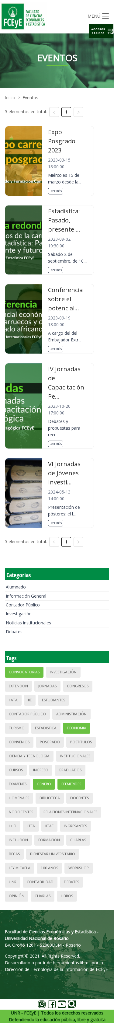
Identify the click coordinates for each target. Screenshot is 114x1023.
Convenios (19, 742)
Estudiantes (53, 700)
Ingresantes (75, 826)
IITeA (31, 826)
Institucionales (75, 756)
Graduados (70, 770)
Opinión (16, 896)
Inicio (10, 97)
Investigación (19, 613)
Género (44, 784)
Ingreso (40, 770)
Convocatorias (24, 672)
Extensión (18, 686)
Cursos (16, 770)
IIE (30, 700)
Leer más (56, 191)
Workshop (78, 868)
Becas (14, 854)
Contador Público (23, 605)
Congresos (77, 686)
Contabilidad (40, 882)
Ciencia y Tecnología (29, 756)
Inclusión (18, 840)
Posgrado (50, 742)
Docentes (79, 798)
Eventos (30, 97)
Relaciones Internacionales (70, 812)
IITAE (49, 826)
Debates (14, 631)
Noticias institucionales (28, 623)
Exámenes (17, 784)
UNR (12, 882)
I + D (12, 826)
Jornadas (47, 686)
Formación (49, 840)
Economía (76, 728)
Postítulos (81, 742)
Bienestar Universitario (52, 854)
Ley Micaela (19, 868)
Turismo (17, 728)
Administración (71, 714)
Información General (26, 596)
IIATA (13, 700)
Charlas (78, 840)
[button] (101, 31)
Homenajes (19, 798)
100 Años (49, 868)
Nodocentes (21, 812)
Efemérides (71, 784)
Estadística (46, 728)
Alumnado (16, 587)
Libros (67, 896)
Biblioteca (50, 798)
